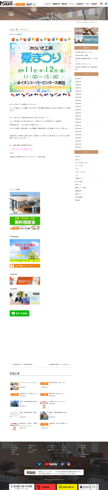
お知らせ (77, 156)
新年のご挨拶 (84, 55)
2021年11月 (78, 131)
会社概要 (83, 445)
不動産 (13, 452)
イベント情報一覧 (32, 450)
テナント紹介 (50, 447)
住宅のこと (78, 184)
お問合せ (64, 447)
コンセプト (47, 4)
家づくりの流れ (15, 454)
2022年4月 (78, 116)
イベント (72, 4)
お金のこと (78, 159)
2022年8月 (78, 103)
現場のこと (78, 194)
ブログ (87, 4)
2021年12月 (78, 128)
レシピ (77, 175)
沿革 (82, 450)
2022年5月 (78, 113)
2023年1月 (78, 88)
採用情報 (49, 450)
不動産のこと (78, 178)
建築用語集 (78, 190)
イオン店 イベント (86, 64)
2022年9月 (78, 100)
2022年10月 (78, 97)
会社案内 (94, 4)
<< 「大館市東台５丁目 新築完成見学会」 (22, 364)
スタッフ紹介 (50, 445)
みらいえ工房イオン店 (81, 162)
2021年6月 (78, 147)
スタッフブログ (79, 165)
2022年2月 (78, 122)
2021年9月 (78, 138)
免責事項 (83, 456)
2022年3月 (78, 119)
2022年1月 (78, 125)
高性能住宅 (14, 450)
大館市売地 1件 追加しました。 (29, 393)
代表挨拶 (83, 447)
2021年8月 (78, 141)
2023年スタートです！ (87, 52)
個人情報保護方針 (85, 454)
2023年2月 (78, 84)
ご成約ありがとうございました (57, 401)
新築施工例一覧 (32, 445)
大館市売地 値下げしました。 (57, 393)
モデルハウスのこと (80, 172)
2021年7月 (78, 144)
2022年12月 (78, 91)
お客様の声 (80, 4)
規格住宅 (64, 4)
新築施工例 (56, 4)
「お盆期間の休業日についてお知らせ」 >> (59, 364)
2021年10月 (78, 134)
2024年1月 (78, 81)
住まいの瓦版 (78, 181)
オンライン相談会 (66, 452)
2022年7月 (78, 106)
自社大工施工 (14, 447)
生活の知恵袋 (78, 197)
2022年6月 (78, 109)
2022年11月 (78, 94)
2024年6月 (78, 78)
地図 (82, 452)
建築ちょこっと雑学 (80, 187)
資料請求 (64, 450)
